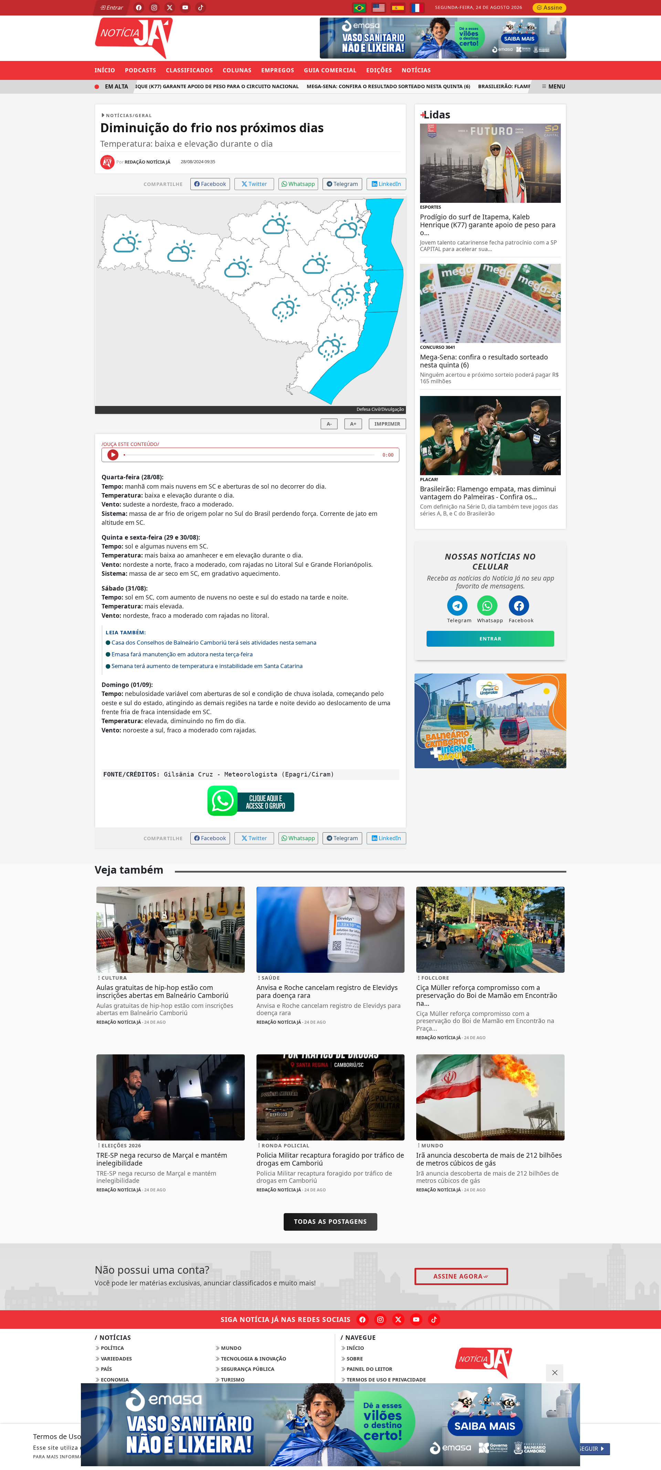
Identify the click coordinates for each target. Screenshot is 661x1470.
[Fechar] (554, 1373)
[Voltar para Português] (359, 7)
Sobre (354, 1358)
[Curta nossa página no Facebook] (362, 1319)
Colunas (237, 70)
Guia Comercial (330, 70)
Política (111, 1348)
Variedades (115, 1358)
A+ (353, 423)
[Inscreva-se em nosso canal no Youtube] (416, 1319)
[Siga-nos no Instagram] (380, 1319)
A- (329, 423)
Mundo (230, 1348)
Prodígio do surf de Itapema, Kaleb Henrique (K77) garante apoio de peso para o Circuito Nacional (142, 86)
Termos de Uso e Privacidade (385, 1379)
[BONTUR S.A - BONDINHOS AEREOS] (490, 720)
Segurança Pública (247, 1369)
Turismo (232, 1379)
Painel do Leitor (368, 1369)
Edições (379, 70)
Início (105, 70)
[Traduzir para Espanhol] (398, 7)
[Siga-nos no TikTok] (434, 1319)
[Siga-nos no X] (398, 1319)
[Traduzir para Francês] (417, 7)
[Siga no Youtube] (185, 7)
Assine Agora (458, 1276)
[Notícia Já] (170, 37)
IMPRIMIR (387, 423)
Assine (552, 8)
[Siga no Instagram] (154, 7)
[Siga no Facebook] (138, 7)
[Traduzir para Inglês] (378, 7)
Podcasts (140, 70)
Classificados (189, 70)
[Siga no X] (169, 7)
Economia (114, 1379)
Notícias (416, 70)
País (105, 1369)
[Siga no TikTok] (200, 7)
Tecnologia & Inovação (253, 1358)
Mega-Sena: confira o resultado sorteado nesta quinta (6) (370, 86)
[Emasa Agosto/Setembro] (443, 37)
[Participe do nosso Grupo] (250, 803)
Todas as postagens (330, 1221)
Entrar (114, 7)
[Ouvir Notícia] (112, 454)
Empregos (277, 70)
